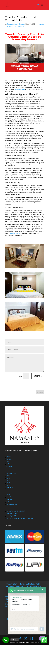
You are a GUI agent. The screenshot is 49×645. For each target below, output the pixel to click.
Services (9, 459)
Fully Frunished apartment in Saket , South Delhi (20, 518)
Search (40, 392)
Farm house (10, 499)
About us (9, 457)
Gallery (9, 464)
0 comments (19, 26)
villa (8, 502)
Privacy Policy (11, 584)
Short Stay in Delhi (12, 513)
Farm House (10, 487)
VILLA (8, 485)
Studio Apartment (11, 473)
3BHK (8, 480)
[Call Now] (5, 640)
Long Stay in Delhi (12, 516)
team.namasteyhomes (16, 24)
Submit (38, 375)
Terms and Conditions (14, 586)
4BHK (8, 483)
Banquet (9, 497)
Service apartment (12, 504)
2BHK (8, 478)
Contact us (9, 466)
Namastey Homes (15, 233)
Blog (8, 461)
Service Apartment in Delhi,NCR (16, 511)
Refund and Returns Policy (30, 584)
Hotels (8, 494)
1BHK (8, 475)
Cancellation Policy (33, 586)
